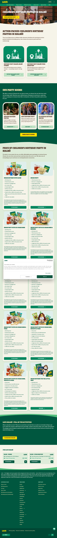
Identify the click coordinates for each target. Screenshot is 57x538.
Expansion (40, 488)
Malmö (21, 508)
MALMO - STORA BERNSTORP (36, 454)
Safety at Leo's (41, 490)
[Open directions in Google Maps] (25, 461)
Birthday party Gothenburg (7, 494)
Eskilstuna (22, 488)
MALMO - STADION (8, 454)
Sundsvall (22, 516)
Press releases (41, 494)
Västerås (21, 522)
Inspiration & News (42, 492)
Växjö (21, 524)
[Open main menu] (54, 2)
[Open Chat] (54, 528)
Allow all (44, 276)
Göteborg (22, 490)
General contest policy (30, 530)
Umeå (21, 518)
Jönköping (22, 496)
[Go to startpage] (5, 2)
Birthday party (4, 486)
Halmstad (22, 492)
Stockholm (22, 514)
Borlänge (21, 486)
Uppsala (21, 520)
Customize (28, 276)
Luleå (21, 506)
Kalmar (21, 498)
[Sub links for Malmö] (24, 508)
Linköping (22, 504)
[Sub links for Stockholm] (26, 514)
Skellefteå (22, 512)
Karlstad (21, 500)
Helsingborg (22, 494)
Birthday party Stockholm (6, 492)
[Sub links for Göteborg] (25, 490)
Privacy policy (12, 530)
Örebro (21, 510)
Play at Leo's (3, 484)
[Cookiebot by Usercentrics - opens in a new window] (48, 260)
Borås (21, 484)
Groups (2, 488)
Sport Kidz (3, 490)
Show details (48, 273)
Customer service (42, 484)
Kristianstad (22, 502)
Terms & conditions (20, 530)
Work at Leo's (41, 486)
